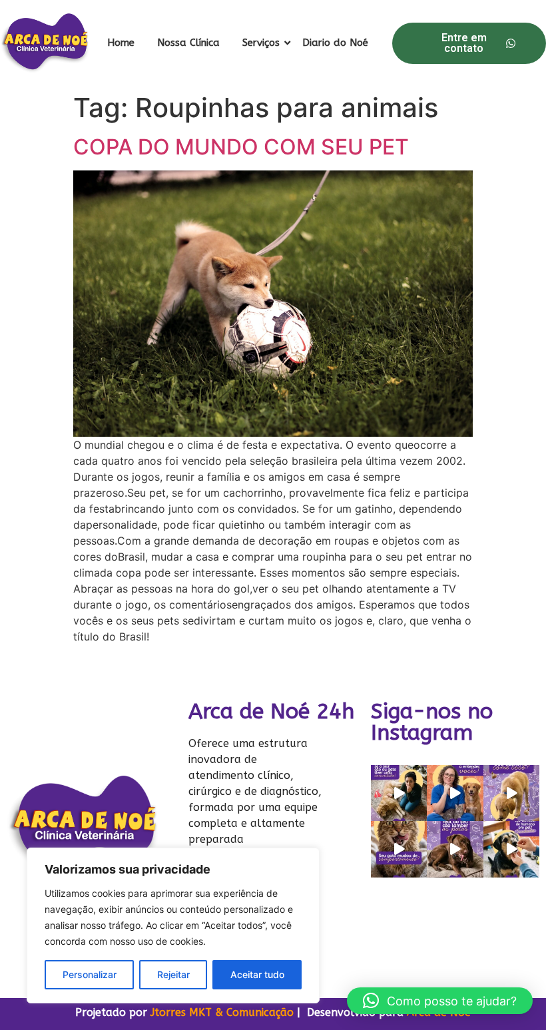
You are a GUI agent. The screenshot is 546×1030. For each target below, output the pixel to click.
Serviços (261, 43)
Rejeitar (173, 974)
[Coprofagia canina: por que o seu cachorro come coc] (511, 793)
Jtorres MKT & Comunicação (222, 1012)
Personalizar (90, 974)
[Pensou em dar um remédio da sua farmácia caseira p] (511, 849)
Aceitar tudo (257, 974)
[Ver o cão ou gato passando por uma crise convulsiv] (399, 793)
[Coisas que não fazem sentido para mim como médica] (455, 793)
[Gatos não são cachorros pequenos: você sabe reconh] (399, 849)
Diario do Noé (335, 43)
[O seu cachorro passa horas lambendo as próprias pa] (455, 849)
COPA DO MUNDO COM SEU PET (241, 147)
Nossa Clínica (188, 43)
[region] (173, 925)
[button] (440, 1000)
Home (121, 43)
